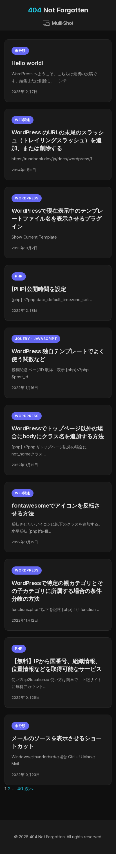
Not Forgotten (58, 10)
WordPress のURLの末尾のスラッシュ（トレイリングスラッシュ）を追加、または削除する (58, 140)
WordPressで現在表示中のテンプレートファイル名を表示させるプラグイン (57, 218)
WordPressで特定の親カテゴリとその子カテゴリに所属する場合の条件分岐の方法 (57, 591)
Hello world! (28, 63)
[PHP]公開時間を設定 (39, 289)
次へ (29, 788)
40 (20, 788)
